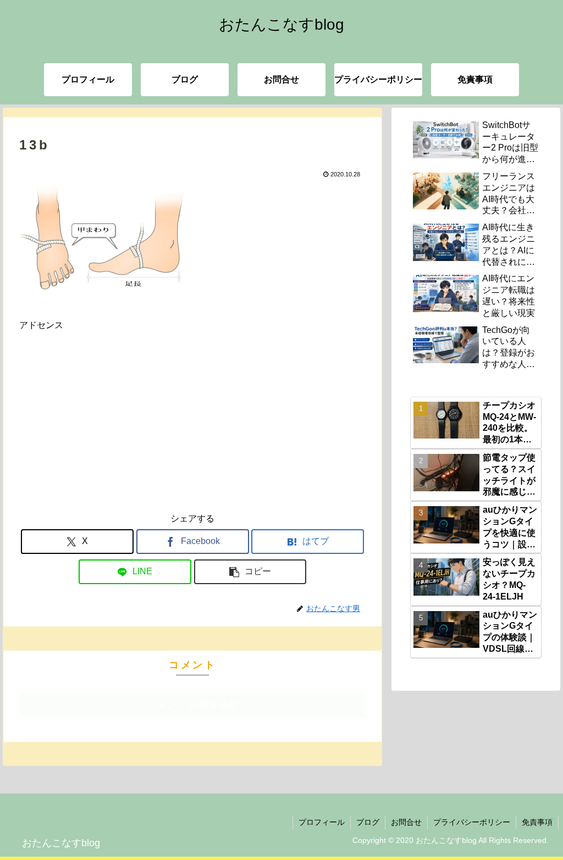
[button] (250, 571)
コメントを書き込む (193, 705)
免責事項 (537, 822)
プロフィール (322, 822)
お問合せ (406, 822)
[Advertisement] (192, 410)
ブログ (367, 822)
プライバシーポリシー (471, 822)
